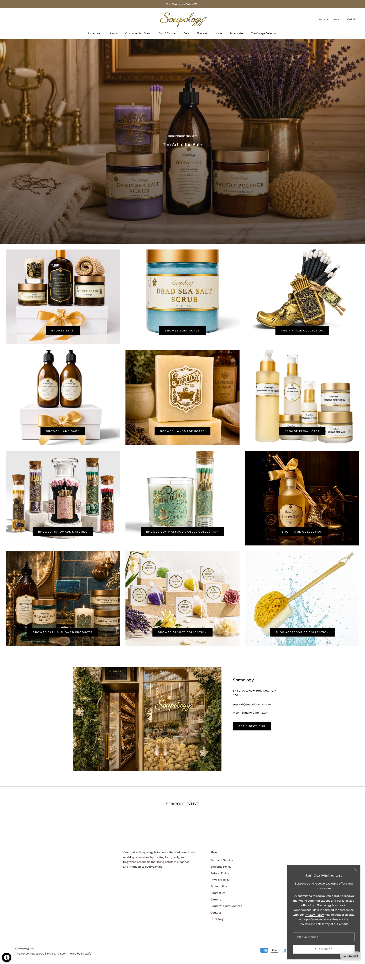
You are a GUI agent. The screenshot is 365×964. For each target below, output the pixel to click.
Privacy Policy (314, 914)
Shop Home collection (302, 531)
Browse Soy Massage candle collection (182, 531)
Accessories (236, 33)
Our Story (217, 919)
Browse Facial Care (302, 431)
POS (50, 953)
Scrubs (113, 33)
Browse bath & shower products (62, 632)
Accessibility (218, 886)
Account (323, 19)
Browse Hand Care (63, 431)
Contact (215, 912)
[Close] (355, 870)
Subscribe (324, 949)
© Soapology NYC (25, 948)
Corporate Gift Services (226, 906)
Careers (215, 899)
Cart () (351, 19)
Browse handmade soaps (182, 431)
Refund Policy (219, 873)
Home (218, 33)
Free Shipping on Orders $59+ (182, 4)
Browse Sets (62, 330)
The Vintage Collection (264, 33)
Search (337, 19)
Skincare (202, 33)
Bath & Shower (167, 33)
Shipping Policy (220, 866)
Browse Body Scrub (182, 330)
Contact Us (217, 893)
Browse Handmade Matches (62, 531)
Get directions (251, 726)
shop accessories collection (302, 632)
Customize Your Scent (138, 33)
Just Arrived (94, 33)
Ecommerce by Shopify (75, 953)
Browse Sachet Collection (182, 632)
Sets (186, 33)
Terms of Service (221, 860)
